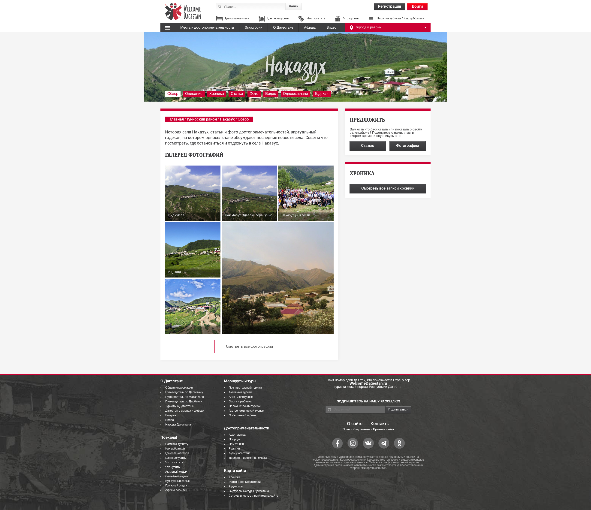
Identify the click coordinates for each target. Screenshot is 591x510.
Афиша (310, 27)
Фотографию (407, 146)
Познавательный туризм (245, 387)
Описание (193, 94)
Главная (177, 119)
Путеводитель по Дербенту (183, 401)
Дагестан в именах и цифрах (184, 411)
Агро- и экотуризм (241, 397)
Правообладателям (356, 429)
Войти (417, 6)
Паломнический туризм (245, 406)
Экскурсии (253, 27)
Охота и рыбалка (240, 401)
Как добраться (175, 448)
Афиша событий (176, 490)
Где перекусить (278, 18)
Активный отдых (176, 472)
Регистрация (389, 6)
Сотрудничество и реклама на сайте (253, 496)
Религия (234, 448)
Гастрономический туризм (246, 411)
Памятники (236, 444)
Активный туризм (240, 392)
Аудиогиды (236, 486)
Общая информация (179, 387)
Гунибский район (202, 119)
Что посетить (316, 18)
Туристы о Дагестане (179, 406)
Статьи (237, 94)
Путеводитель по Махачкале (184, 397)
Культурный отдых (177, 481)
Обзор (172, 94)
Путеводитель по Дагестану (184, 392)
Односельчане (295, 94)
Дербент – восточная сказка (248, 458)
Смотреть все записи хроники (387, 188)
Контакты (380, 424)
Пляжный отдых (176, 485)
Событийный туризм (242, 415)
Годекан (322, 94)
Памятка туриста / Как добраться (400, 18)
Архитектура (237, 435)
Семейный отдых (176, 476)
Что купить (351, 18)
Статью (367, 146)
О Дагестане (283, 27)
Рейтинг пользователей (245, 482)
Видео (331, 27)
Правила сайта (383, 429)
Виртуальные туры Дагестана (249, 491)
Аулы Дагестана (239, 453)
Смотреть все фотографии (249, 346)
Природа (235, 439)
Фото (254, 94)
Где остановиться (237, 18)
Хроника (216, 94)
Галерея (170, 415)
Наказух (227, 119)
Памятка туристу (176, 444)
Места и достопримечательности (207, 27)
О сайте (354, 424)
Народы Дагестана (178, 424)
